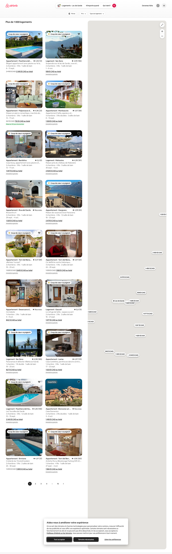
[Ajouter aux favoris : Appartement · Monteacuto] (79, 83)
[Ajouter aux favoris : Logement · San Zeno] (79, 34)
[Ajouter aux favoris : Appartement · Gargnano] (79, 183)
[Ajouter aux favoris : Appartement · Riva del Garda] (39, 183)
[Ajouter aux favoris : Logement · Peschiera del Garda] (39, 382)
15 (58, 484)
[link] (24, 484)
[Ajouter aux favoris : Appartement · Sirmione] (39, 431)
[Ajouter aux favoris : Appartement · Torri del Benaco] (39, 233)
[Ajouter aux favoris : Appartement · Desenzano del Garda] (39, 282)
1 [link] (29, 484)
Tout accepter (59, 539)
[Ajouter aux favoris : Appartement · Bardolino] (39, 133)
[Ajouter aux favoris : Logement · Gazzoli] (79, 282)
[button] (24, 71)
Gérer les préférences (112, 539)
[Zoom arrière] (162, 31)
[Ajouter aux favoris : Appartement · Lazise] (79, 332)
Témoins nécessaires (86, 539)
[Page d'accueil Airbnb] (12, 5)
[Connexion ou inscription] (158, 5)
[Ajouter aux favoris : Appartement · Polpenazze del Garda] (39, 83)
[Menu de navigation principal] (164, 5)
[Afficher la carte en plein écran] (162, 24)
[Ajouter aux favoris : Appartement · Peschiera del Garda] (39, 34)
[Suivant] (63, 484)
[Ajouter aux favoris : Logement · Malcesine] (79, 133)
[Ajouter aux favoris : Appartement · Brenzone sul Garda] (79, 382)
